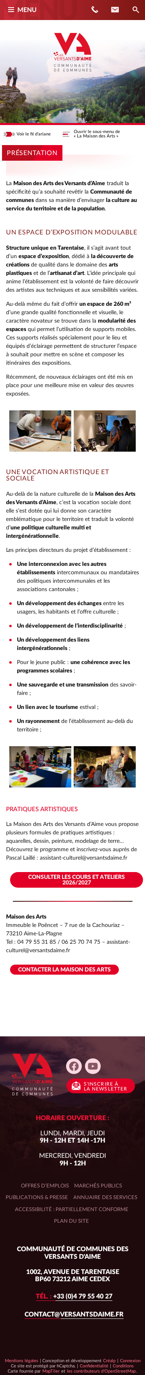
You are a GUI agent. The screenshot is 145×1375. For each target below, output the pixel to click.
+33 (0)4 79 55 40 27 (74, 1296)
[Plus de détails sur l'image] (40, 431)
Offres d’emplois (45, 1186)
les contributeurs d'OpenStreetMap (101, 1371)
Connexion (130, 1361)
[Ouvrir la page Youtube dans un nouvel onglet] (93, 1066)
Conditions (123, 1365)
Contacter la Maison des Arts (64, 970)
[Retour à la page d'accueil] (72, 74)
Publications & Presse (37, 1197)
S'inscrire (105, 1086)
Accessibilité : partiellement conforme (71, 1209)
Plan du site (71, 1221)
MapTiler (51, 1371)
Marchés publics (98, 1186)
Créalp (109, 1360)
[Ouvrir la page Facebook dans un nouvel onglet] (74, 1066)
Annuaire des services (105, 1197)
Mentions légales (21, 1361)
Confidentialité (93, 1365)
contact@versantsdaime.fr (74, 1314)
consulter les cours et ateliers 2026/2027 (76, 880)
